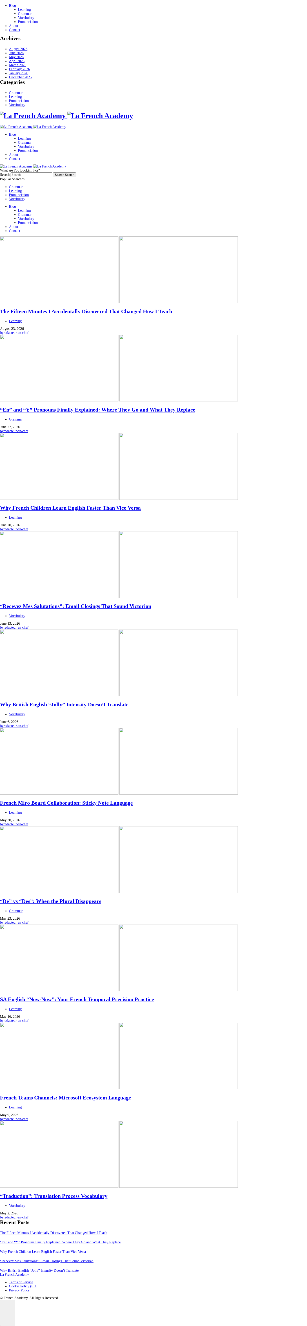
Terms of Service (21, 1282)
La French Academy (14, 1274)
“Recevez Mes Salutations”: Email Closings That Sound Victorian (46, 1261)
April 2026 (16, 61)
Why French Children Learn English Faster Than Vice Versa (43, 1251)
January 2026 (18, 73)
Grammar (24, 13)
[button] (7, 1313)
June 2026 (16, 53)
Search (5, 174)
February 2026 (19, 69)
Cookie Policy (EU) (23, 1286)
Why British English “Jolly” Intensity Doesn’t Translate (39, 1270)
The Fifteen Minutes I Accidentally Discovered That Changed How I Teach (53, 1233)
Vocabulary (26, 18)
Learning (24, 9)
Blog (12, 5)
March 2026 (17, 65)
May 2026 (16, 57)
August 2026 (18, 49)
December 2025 (20, 77)
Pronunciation (28, 22)
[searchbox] (31, 174)
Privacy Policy (19, 1290)
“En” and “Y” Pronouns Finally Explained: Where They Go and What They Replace (60, 1242)
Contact (14, 30)
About (13, 26)
